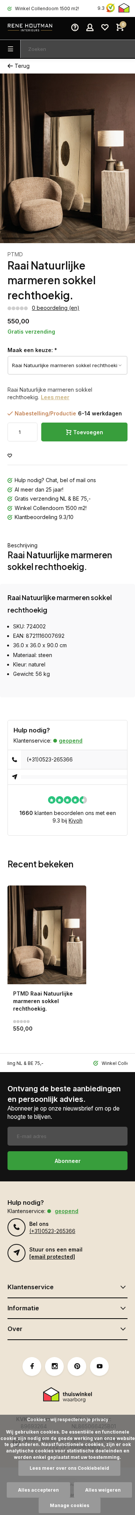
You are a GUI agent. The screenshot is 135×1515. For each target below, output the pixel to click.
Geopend (70, 740)
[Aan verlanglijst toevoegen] (10, 456)
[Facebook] (31, 1366)
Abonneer (68, 1161)
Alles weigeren (103, 1490)
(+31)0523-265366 (50, 759)
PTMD (15, 254)
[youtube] (99, 1366)
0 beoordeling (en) (56, 308)
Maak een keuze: (32, 350)
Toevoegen (88, 432)
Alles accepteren (38, 1490)
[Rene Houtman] (30, 28)
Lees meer (55, 397)
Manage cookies (69, 1505)
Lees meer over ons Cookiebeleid (69, 1468)
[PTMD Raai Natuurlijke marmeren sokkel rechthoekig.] (47, 935)
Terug (22, 66)
